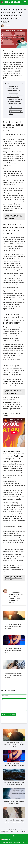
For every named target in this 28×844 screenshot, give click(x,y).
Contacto (16, 842)
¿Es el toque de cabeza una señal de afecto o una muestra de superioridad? (14, 101)
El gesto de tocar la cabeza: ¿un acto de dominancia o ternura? (13, 88)
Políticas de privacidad (6, 842)
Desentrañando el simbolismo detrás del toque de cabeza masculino (15, 95)
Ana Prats (7, 25)
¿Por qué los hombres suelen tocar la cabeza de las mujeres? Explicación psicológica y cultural (16, 110)
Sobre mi (21, 842)
